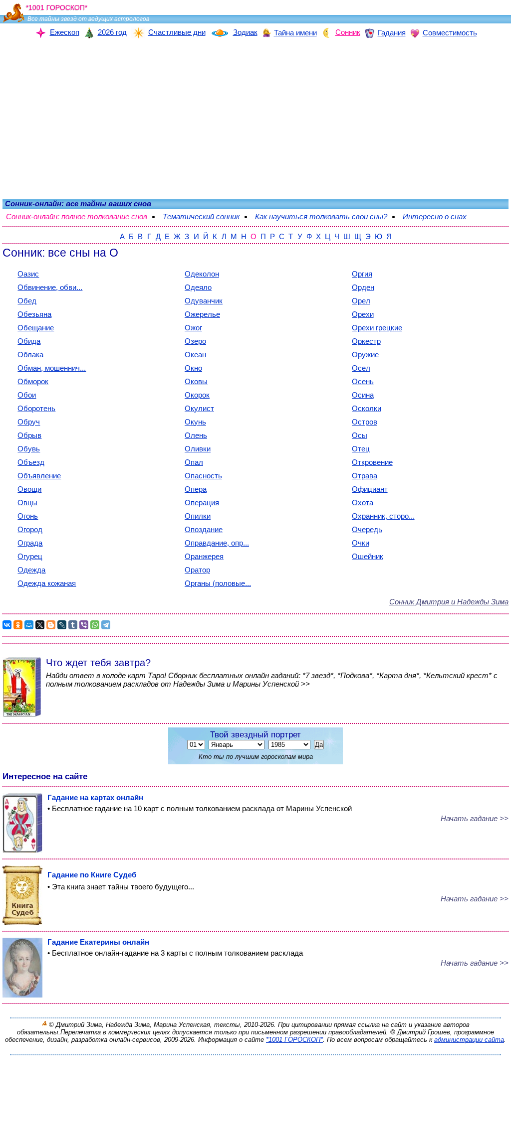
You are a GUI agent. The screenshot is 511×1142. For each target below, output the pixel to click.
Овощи (29, 489)
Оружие (365, 354)
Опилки (198, 516)
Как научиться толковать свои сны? (321, 216)
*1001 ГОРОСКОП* (294, 1039)
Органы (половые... (218, 583)
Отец (361, 448)
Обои (26, 395)
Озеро (195, 341)
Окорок (197, 395)
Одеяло (198, 287)
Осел (361, 368)
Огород (29, 529)
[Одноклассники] (17, 624)
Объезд (30, 462)
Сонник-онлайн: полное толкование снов (76, 216)
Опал (194, 462)
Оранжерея (204, 556)
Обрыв (29, 435)
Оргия (362, 274)
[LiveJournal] (61, 624)
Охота (362, 502)
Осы (359, 435)
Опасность (203, 475)
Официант (370, 489)
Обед (26, 300)
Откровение (372, 462)
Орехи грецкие (377, 327)
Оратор (197, 570)
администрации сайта (469, 1039)
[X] (39, 624)
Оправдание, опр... (217, 543)
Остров (364, 422)
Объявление (39, 475)
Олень (196, 435)
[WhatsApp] (94, 624)
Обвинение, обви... (49, 287)
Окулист (199, 408)
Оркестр (366, 341)
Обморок (32, 381)
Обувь (28, 448)
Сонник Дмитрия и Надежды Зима (449, 601)
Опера (196, 489)
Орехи (363, 314)
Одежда (31, 570)
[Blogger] (50, 624)
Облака (30, 354)
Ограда (29, 543)
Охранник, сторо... (383, 516)
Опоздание (204, 529)
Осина (363, 395)
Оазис (28, 274)
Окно (193, 368)
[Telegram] (105, 624)
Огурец (29, 556)
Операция (202, 502)
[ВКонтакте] (6, 624)
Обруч (28, 422)
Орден (363, 287)
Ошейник (367, 556)
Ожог (193, 327)
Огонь (27, 516)
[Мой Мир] (28, 624)
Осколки (366, 408)
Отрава (364, 475)
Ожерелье (202, 314)
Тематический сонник (201, 216)
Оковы (196, 381)
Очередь (367, 529)
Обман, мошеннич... (51, 368)
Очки (360, 543)
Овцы (27, 502)
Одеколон (202, 274)
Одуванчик (204, 300)
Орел (361, 300)
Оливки (198, 448)
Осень (363, 381)
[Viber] (83, 624)
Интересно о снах (435, 216)
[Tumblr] (72, 624)
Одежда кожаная (46, 583)
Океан (195, 354)
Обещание (35, 327)
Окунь (195, 422)
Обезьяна (34, 314)
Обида (28, 341)
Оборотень (36, 408)
